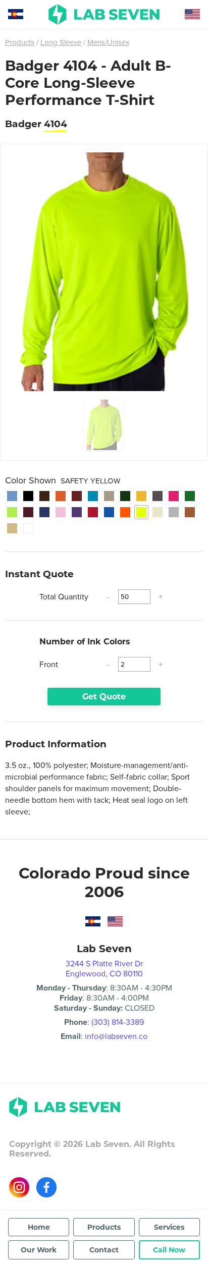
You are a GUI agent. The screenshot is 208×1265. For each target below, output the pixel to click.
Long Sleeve (60, 42)
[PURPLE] (77, 512)
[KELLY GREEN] (190, 496)
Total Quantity (63, 596)
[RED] (93, 512)
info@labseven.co (116, 1036)
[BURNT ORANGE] (61, 496)
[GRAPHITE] (157, 496)
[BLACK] (28, 496)
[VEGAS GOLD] (12, 528)
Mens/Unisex (108, 42)
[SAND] (157, 512)
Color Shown (62, 480)
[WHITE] (28, 528)
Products (19, 42)
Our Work (39, 1249)
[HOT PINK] (174, 496)
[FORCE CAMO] (109, 496)
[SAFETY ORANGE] (125, 512)
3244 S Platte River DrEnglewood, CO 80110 (104, 968)
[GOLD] (141, 496)
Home (39, 1227)
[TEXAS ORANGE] (190, 512)
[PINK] (61, 512)
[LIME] (12, 512)
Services (169, 1227)
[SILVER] (174, 512)
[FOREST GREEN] (125, 496)
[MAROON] (28, 512)
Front (48, 664)
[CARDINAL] (77, 496)
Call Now (169, 1249)
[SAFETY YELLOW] (141, 512)
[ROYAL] (109, 512)
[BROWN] (44, 496)
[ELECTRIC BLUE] (93, 496)
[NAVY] (44, 512)
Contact (104, 1249)
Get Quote (104, 696)
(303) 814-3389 (117, 1022)
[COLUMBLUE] (12, 496)
